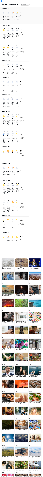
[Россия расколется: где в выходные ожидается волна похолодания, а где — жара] (21, 332)
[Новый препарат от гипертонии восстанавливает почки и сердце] (8, 332)
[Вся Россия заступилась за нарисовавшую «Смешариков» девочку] (35, 318)
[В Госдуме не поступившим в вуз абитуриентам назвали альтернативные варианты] (35, 372)
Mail (1, 476)
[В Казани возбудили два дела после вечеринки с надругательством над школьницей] (21, 278)
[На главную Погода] (4, 1)
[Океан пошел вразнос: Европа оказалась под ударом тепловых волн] (35, 305)
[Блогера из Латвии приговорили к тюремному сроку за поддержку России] (8, 318)
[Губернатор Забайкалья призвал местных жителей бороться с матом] (8, 372)
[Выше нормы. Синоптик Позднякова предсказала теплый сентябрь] (35, 426)
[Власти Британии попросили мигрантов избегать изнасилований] (8, 291)
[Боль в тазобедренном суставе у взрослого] (35, 291)
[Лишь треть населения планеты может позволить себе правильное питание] (35, 399)
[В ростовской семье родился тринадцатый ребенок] (21, 399)
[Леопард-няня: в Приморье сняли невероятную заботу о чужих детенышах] (21, 305)
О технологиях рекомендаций (25, 476)
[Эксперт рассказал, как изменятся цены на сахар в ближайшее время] (8, 264)
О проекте (11, 476)
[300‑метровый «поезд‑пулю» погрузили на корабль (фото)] (35, 467)
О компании (4, 476)
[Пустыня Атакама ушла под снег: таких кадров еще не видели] (35, 278)
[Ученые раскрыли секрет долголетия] (8, 345)
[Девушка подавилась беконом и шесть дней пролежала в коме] (21, 318)
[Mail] (1, 1)
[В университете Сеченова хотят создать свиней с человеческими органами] (35, 386)
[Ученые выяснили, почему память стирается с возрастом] (8, 467)
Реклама (7, 476)
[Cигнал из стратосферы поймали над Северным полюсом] (35, 453)
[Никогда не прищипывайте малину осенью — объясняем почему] (21, 467)
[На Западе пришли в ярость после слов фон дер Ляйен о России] (35, 264)
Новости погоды (21, 250)
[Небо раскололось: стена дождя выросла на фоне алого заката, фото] (21, 386)
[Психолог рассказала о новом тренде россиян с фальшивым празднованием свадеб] (8, 359)
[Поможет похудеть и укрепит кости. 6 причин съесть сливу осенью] (21, 345)
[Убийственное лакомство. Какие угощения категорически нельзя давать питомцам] (8, 386)
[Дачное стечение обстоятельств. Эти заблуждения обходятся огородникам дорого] (35, 359)
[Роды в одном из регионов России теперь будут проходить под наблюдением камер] (8, 278)
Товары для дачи (33, 250)
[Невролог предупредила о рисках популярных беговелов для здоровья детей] (21, 413)
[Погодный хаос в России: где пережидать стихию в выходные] (21, 440)
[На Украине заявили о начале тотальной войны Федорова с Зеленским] (21, 291)
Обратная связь (31, 476)
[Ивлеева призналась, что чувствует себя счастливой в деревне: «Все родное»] (35, 413)
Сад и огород (28, 250)
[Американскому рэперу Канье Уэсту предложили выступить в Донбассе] (8, 305)
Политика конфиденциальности (17, 476)
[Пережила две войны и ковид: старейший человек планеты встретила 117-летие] (21, 359)
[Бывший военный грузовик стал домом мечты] (21, 453)
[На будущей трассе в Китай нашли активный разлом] (8, 453)
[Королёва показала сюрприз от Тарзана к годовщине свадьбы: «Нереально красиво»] (21, 372)
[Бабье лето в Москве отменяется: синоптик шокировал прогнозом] (35, 345)
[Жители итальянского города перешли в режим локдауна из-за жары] (8, 440)
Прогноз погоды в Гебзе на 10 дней (12, 250)
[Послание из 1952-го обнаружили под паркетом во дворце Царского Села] (21, 264)
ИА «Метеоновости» (39, 476)
